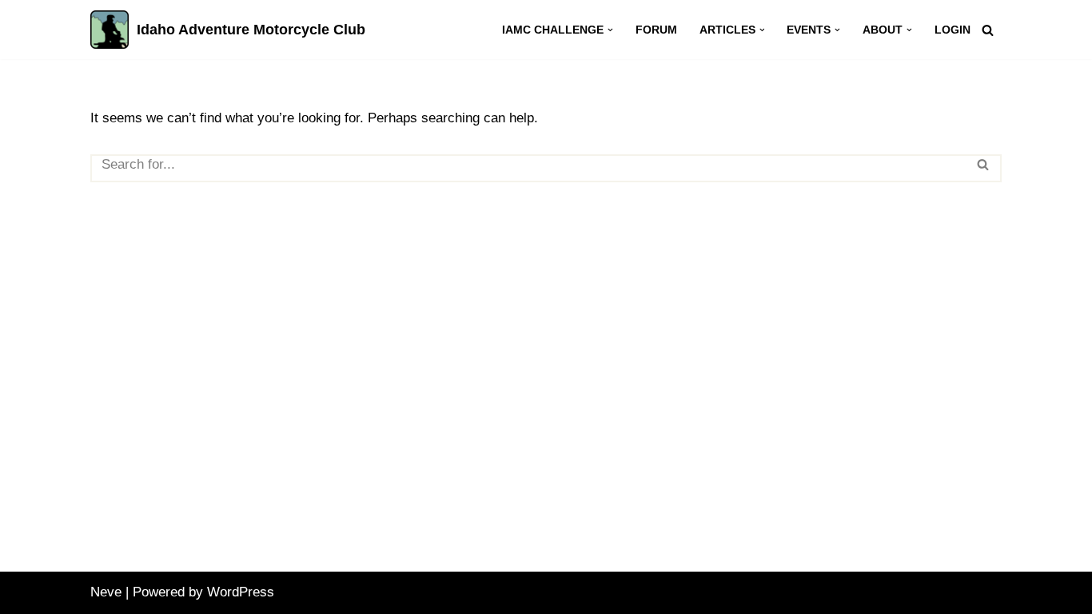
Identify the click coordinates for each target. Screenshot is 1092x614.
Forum (656, 30)
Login (952, 30)
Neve (106, 592)
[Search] (988, 30)
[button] (610, 30)
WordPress (240, 592)
